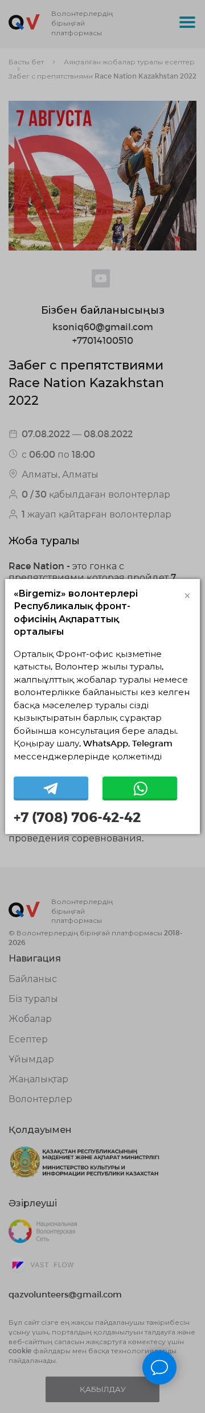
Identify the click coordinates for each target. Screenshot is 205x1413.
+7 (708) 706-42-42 (77, 817)
